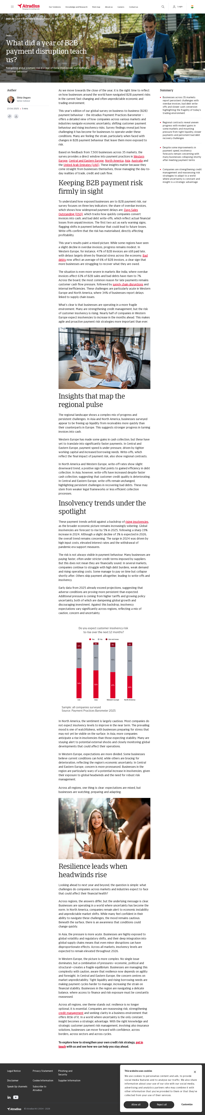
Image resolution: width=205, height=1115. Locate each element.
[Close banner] (195, 1072)
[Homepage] (28, 7)
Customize (187, 1104)
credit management (71, 1013)
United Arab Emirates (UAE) (81, 165)
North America (114, 160)
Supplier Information (69, 1081)
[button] (12, 6)
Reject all (162, 1105)
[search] (162, 6)
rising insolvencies (136, 521)
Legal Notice (14, 1071)
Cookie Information (43, 1081)
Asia (127, 160)
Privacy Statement (43, 1071)
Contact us (133, 7)
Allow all (135, 1105)
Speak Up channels (17, 1087)
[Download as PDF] (16, 116)
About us (109, 7)
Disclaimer (12, 1081)
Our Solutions (55, 7)
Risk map (96, 7)
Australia (137, 160)
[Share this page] (9, 116)
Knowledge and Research (76, 7)
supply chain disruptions (128, 284)
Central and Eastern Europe (86, 160)
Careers (121, 7)
